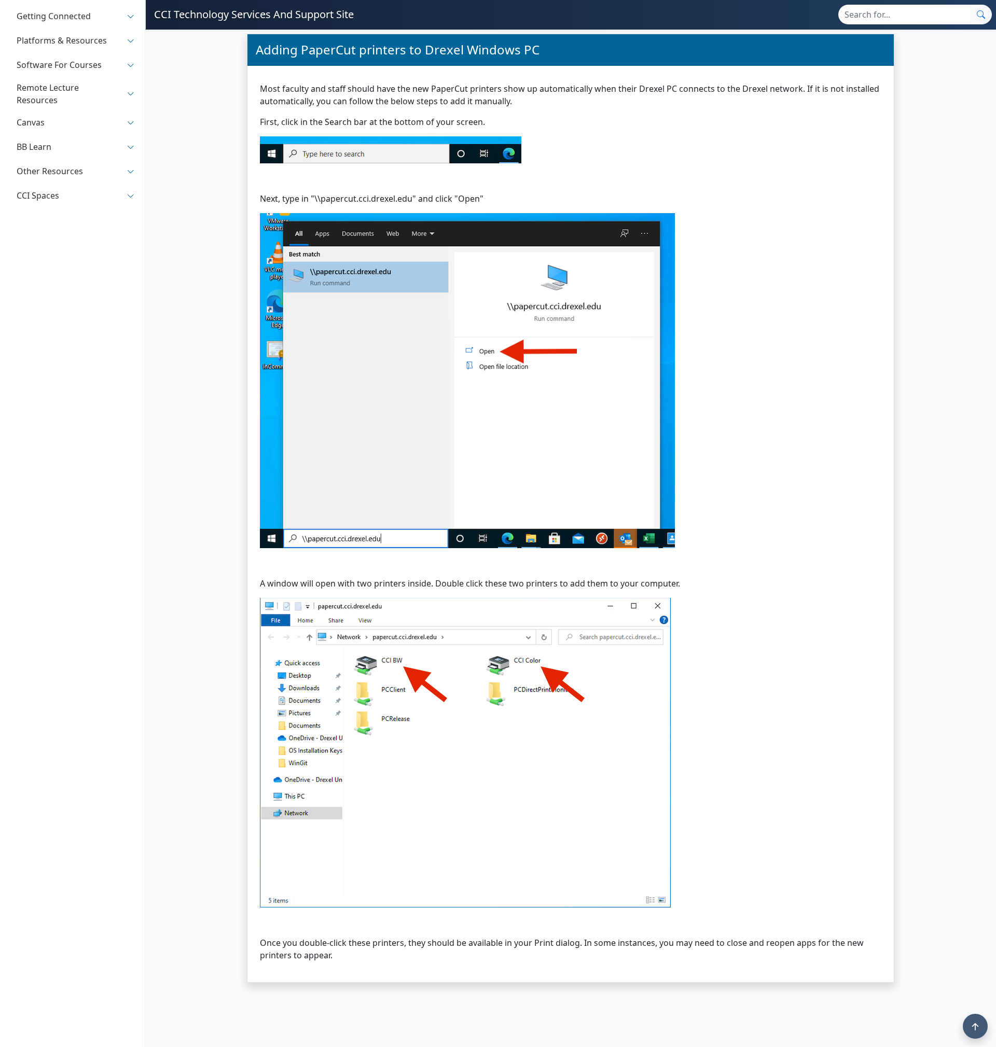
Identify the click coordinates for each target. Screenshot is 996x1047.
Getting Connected (54, 16)
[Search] (981, 14)
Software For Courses (59, 65)
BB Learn (34, 147)
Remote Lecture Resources (48, 94)
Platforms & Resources (62, 41)
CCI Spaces (38, 196)
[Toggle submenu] (131, 16)
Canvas (31, 123)
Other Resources (50, 171)
